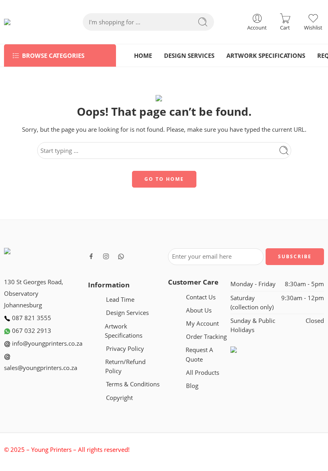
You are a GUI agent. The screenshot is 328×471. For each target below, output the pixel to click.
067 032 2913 (30, 330)
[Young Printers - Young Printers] (27, 22)
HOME (143, 55)
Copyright (119, 398)
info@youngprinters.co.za (46, 343)
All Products (202, 372)
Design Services (127, 313)
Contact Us (201, 297)
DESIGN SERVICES (189, 55)
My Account (202, 323)
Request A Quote (199, 354)
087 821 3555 (30, 318)
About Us (199, 310)
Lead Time (120, 299)
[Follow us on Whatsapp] (121, 256)
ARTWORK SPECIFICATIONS (265, 55)
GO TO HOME (164, 179)
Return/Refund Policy (125, 366)
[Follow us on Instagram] (106, 256)
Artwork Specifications (123, 331)
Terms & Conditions (133, 384)
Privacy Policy (125, 348)
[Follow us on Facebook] (91, 256)
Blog (192, 386)
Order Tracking (206, 336)
